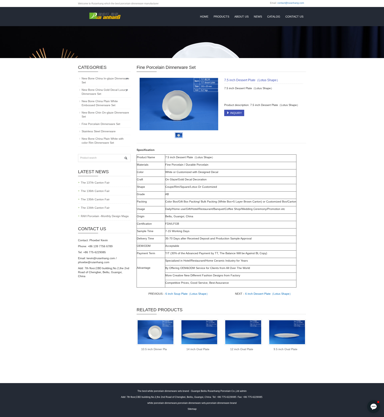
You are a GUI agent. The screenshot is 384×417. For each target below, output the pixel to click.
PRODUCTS (221, 16)
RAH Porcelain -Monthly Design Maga (105, 216)
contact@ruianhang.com (290, 3)
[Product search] (125, 158)
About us (241, 16)
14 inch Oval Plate (197, 349)
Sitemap (192, 409)
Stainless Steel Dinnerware (99, 131)
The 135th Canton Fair (95, 199)
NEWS (258, 16)
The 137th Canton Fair (95, 182)
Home (204, 16)
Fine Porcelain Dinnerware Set (101, 123)
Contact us (294, 16)
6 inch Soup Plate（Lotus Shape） (187, 293)
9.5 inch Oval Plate (285, 349)
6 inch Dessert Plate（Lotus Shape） (268, 293)
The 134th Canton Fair (95, 207)
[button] (373, 406)
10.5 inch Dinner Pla (154, 349)
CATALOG (273, 16)
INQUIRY (235, 113)
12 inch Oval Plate (241, 349)
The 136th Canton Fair (95, 191)
